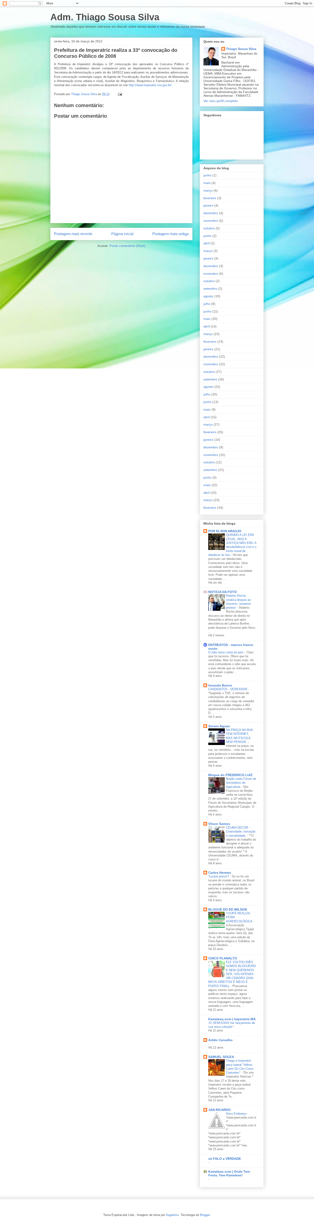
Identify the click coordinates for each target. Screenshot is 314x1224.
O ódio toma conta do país (226, 652)
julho (206, 304)
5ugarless (172, 1215)
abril (206, 243)
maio (207, 183)
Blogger (205, 1215)
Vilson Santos (219, 824)
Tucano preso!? (219, 876)
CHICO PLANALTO (222, 958)
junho (207, 175)
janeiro (208, 205)
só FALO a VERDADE (224, 1158)
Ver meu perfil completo (220, 101)
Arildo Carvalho (220, 1040)
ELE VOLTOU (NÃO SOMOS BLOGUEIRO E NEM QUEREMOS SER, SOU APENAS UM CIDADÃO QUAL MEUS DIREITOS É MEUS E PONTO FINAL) (232, 974)
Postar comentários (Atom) (127, 246)
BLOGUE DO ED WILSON (227, 909)
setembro (210, 288)
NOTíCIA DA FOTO (222, 592)
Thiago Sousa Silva (241, 49)
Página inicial (122, 234)
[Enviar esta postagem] (119, 94)
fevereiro (209, 198)
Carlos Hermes (219, 872)
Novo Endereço (236, 1113)
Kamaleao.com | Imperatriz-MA (232, 1019)
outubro (209, 228)
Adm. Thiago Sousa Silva (104, 17)
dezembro (210, 213)
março (208, 190)
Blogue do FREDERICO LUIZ (230, 775)
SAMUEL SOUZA (221, 1057)
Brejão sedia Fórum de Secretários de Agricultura (241, 783)
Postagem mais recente (73, 234)
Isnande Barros (220, 685)
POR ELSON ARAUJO (224, 531)
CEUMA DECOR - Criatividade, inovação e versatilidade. (240, 831)
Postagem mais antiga (170, 234)
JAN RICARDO (219, 1110)
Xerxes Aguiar (219, 726)
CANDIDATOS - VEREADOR (228, 689)
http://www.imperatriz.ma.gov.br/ (150, 85)
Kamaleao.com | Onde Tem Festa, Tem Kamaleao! (229, 1173)
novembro (210, 220)
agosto (208, 296)
